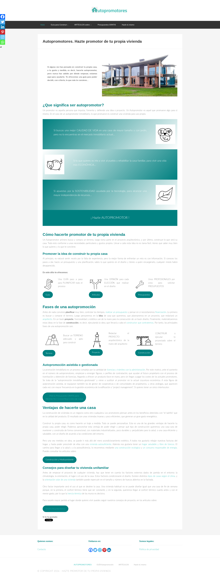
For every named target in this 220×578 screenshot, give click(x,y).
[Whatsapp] (2, 42)
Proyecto (96, 352)
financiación (160, 312)
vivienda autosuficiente (100, 444)
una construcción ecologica (127, 448)
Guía (48, 295)
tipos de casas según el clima (161, 476)
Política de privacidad (149, 549)
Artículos (96, 295)
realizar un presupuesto (116, 312)
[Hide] (1, 47)
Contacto (41, 549)
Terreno (49, 353)
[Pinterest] (2, 32)
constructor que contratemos (139, 323)
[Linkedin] (2, 26)
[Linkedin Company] (109, 550)
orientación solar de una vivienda (60, 480)
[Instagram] (2, 37)
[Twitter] (2, 21)
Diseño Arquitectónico (55, 509)
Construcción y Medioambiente (59, 460)
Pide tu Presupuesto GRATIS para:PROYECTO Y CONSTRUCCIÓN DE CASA (64, 397)
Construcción (144, 353)
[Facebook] (2, 16)
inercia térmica (74, 494)
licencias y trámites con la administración (126, 370)
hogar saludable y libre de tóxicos (158, 444)
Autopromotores (110, 10)
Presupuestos (144, 295)
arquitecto (47, 319)
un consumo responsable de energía (160, 448)
